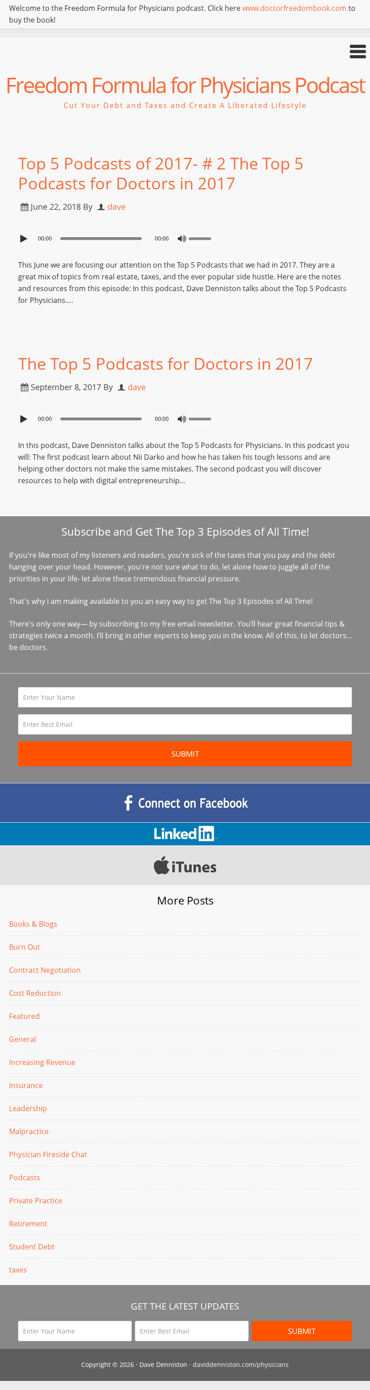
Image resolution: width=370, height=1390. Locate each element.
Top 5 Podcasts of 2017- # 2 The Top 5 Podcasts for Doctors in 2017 (161, 173)
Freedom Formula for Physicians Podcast (185, 84)
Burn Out (24, 947)
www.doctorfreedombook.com (294, 8)
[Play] (24, 238)
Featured (24, 1016)
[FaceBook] (185, 802)
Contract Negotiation (45, 970)
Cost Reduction (35, 993)
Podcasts (24, 1178)
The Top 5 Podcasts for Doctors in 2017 (165, 364)
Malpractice (29, 1131)
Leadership (28, 1108)
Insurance (26, 1085)
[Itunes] (185, 865)
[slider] (202, 238)
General (22, 1039)
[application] (185, 236)
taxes (18, 1270)
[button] (185, 51)
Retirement (28, 1224)
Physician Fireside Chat (48, 1154)
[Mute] (181, 238)
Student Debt (32, 1247)
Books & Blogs (33, 924)
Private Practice (35, 1201)
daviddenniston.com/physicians (241, 1364)
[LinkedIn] (185, 834)
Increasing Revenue (42, 1062)
